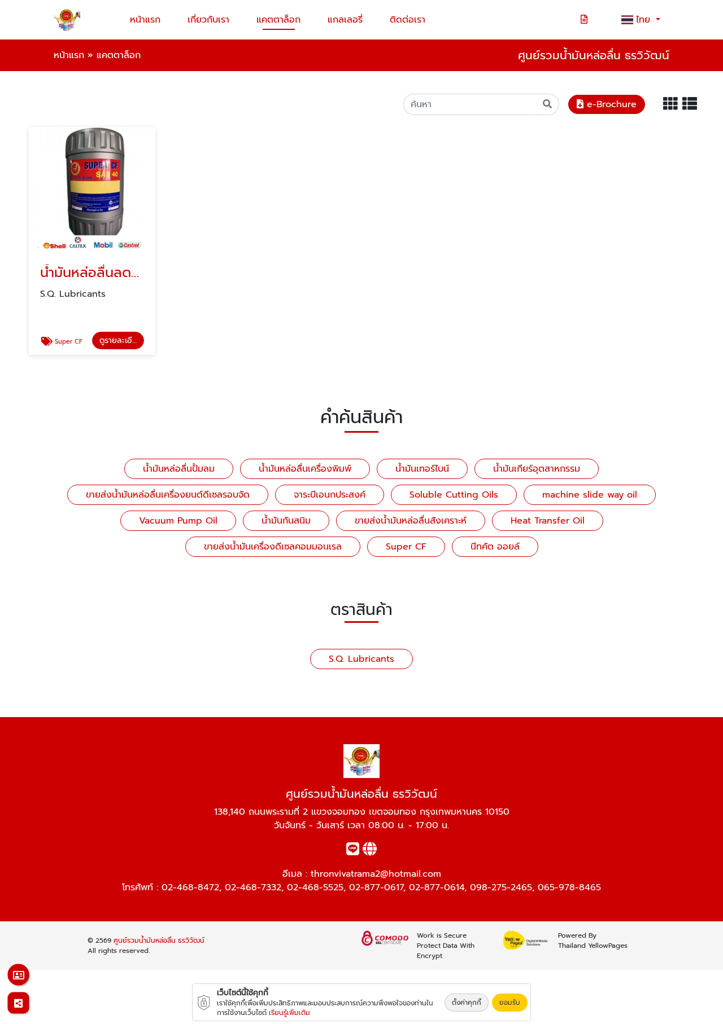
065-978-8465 (569, 887)
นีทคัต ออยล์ (495, 546)
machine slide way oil (589, 495)
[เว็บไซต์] (370, 851)
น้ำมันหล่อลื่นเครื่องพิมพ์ (305, 469)
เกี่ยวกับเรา (208, 20)
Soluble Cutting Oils (454, 495)
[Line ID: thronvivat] (352, 851)
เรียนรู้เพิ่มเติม (289, 1013)
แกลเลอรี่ (345, 20)
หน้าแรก (145, 20)
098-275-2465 (501, 887)
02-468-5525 (315, 887)
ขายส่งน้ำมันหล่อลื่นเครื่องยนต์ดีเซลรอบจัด (168, 495)
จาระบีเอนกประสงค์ (329, 495)
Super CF (406, 546)
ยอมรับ (509, 1002)
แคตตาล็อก (278, 20)
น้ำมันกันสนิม (286, 521)
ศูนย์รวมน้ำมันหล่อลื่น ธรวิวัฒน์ (159, 940)
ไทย (645, 20)
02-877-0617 (376, 887)
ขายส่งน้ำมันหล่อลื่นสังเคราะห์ (411, 521)
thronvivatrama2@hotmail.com (376, 874)
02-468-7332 (253, 887)
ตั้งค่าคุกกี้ (466, 1002)
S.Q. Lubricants (361, 659)
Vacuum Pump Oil (178, 521)
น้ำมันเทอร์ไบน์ (422, 469)
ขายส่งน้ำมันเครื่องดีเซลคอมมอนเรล (273, 546)
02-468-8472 (190, 887)
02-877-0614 (436, 887)
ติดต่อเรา (407, 20)
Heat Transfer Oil (548, 521)
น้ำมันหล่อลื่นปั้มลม (179, 469)
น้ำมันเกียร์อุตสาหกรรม (536, 469)
